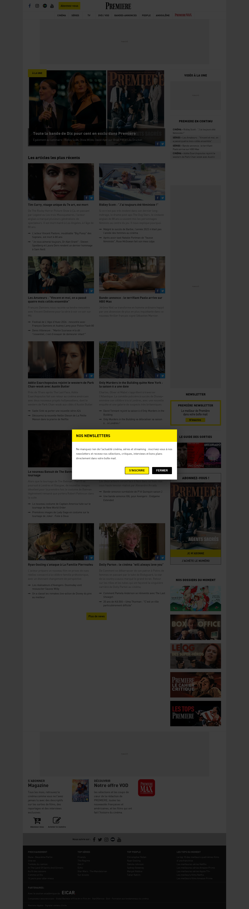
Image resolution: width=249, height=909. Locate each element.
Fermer (162, 470)
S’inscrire (137, 470)
